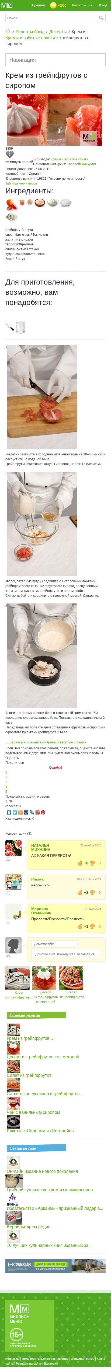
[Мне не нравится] (92, 863)
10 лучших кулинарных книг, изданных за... (49, 1245)
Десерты (58, 32)
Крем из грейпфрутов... (30, 1038)
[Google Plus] (37, 812)
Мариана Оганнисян (41, 911)
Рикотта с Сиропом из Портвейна (40, 1131)
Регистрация (82, 5)
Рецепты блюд (30, 32)
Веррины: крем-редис (28, 1227)
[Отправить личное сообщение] (8, 859)
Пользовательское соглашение (45, 1358)
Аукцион (38, 5)
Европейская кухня (81, 164)
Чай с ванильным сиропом (33, 1112)
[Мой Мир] (26, 812)
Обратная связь (82, 1358)
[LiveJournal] (32, 812)
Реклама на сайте (28, 1363)
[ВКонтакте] (9, 812)
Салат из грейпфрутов (29, 1075)
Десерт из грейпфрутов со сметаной (45, 997)
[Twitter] (15, 812)
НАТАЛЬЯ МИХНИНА (40, 847)
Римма (37, 879)
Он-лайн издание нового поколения (42, 1171)
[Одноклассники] (20, 812)
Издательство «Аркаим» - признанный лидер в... (55, 1208)
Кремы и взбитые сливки (30, 37)
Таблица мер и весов (21, 183)
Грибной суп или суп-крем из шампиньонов (50, 1190)
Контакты (12, 1358)
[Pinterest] (43, 812)
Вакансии (51, 1363)
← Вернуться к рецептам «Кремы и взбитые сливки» (45, 742)
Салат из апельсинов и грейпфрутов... (45, 1094)
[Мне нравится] (80, 863)
